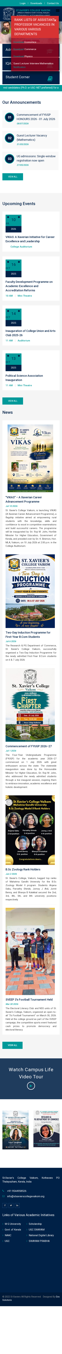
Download (19, 42)
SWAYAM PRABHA (39, 1241)
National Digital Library (41, 1235)
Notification (20, 67)
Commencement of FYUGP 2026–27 (29, 746)
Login (23, 3)
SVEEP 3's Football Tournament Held (29, 999)
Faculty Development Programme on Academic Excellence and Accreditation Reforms (29, 286)
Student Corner (18, 77)
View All (12, 176)
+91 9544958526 (16, 1190)
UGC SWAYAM (37, 1229)
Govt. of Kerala (13, 1229)
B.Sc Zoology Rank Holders (23, 869)
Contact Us (53, 3)
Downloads (36, 3)
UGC (7, 1241)
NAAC (8, 1235)
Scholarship (35, 1223)
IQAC (10, 63)
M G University (13, 1223)
